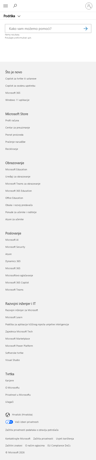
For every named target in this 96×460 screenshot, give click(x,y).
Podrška (10, 16)
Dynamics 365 (13, 261)
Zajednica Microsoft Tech (19, 331)
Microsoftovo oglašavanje (19, 275)
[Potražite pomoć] (15, 5)
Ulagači (9, 401)
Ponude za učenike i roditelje (21, 212)
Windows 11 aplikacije (17, 100)
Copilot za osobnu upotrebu (20, 85)
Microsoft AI (12, 239)
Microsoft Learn (13, 317)
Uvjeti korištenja (65, 438)
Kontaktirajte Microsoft (17, 438)
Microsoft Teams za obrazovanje (22, 183)
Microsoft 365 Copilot (17, 282)
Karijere (9, 380)
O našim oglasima (35, 445)
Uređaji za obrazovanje (17, 176)
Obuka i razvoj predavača (19, 205)
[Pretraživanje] (85, 28)
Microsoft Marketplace (17, 338)
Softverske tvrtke (14, 352)
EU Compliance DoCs (59, 445)
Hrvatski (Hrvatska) (22, 414)
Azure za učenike (14, 219)
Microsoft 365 (12, 92)
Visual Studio (12, 360)
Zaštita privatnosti (43, 438)
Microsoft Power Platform (19, 345)
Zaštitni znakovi (13, 445)
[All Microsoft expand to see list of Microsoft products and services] (5, 6)
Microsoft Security (15, 246)
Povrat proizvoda (14, 134)
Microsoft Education (16, 169)
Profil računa (12, 120)
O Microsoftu (12, 387)
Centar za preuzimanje (17, 127)
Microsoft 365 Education (18, 190)
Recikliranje (11, 149)
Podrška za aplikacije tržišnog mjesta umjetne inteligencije (37, 324)
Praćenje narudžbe (15, 141)
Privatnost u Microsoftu (18, 394)
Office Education (14, 197)
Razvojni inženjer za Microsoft (21, 310)
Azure (8, 254)
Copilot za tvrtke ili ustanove (20, 78)
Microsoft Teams (14, 289)
